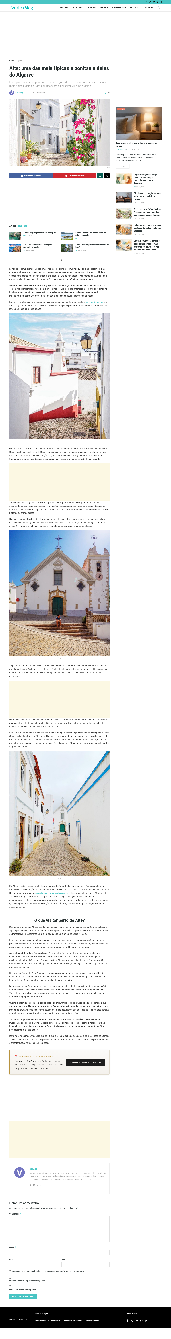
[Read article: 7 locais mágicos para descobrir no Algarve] (15, 236)
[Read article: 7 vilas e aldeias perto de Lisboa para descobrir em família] (15, 248)
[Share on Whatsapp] (100, 175)
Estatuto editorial (92, 1321)
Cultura (64, 7)
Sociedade (78, 7)
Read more (123, 166)
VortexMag (22, 7)
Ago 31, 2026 (130, 149)
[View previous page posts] (57, 260)
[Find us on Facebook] (146, 2)
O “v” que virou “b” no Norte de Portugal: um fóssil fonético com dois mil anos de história (148, 212)
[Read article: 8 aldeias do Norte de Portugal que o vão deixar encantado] (67, 236)
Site (63, 1259)
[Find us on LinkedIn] (161, 2)
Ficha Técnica (40, 1321)
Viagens (104, 7)
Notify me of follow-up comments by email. (27, 1281)
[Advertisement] (59, 482)
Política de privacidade (73, 1321)
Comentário (15, 1214)
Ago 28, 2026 (29, 250)
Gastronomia (119, 7)
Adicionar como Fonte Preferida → (85, 1062)
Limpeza (121, 109)
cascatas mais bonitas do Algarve (51, 893)
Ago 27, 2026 (81, 250)
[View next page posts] (62, 260)
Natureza (148, 7)
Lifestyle (135, 7)
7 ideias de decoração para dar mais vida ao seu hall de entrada (147, 196)
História (91, 7)
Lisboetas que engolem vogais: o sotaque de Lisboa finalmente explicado (148, 228)
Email (12, 1259)
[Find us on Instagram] (157, 2)
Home (11, 61)
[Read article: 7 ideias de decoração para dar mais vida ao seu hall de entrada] (124, 197)
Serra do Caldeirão (94, 302)
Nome (12, 1247)
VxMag (20, 93)
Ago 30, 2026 (29, 236)
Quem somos (55, 1321)
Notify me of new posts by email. (23, 1289)
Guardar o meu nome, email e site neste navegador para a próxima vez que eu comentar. (49, 1271)
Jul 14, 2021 (31, 93)
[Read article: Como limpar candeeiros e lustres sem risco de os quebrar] (139, 123)
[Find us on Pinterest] (154, 2)
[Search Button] (159, 7)
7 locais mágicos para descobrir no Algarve (39, 233)
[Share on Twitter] (107, 175)
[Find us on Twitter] (150, 2)
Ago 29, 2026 (81, 238)
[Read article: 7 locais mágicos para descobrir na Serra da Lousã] (67, 248)
